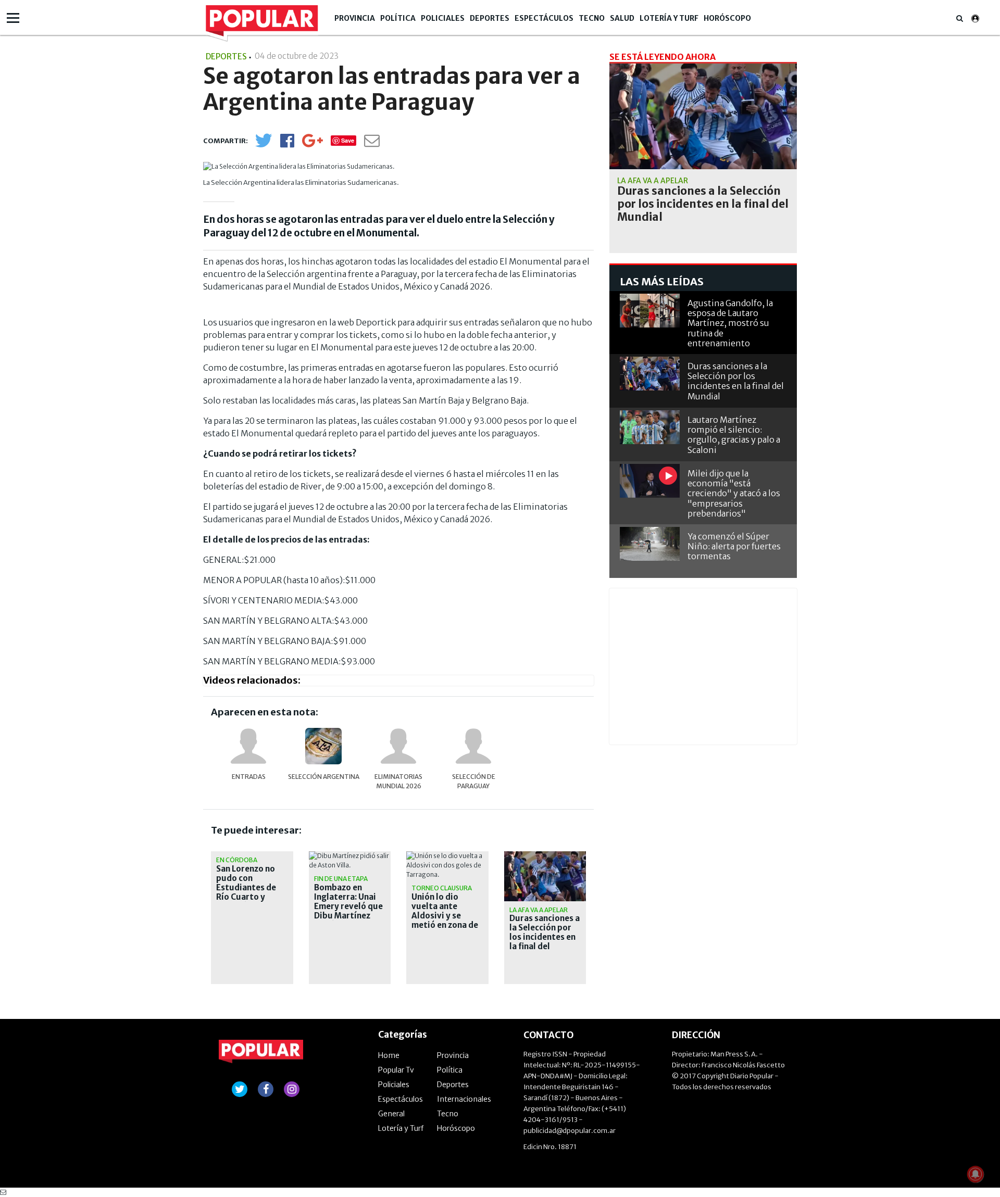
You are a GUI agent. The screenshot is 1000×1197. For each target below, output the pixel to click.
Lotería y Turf (669, 18)
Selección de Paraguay (473, 781)
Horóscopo (727, 18)
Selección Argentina (323, 776)
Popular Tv (396, 1070)
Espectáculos (544, 18)
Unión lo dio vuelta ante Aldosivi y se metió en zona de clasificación (444, 915)
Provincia (354, 18)
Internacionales (464, 1099)
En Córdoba (236, 860)
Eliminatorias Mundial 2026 (398, 781)
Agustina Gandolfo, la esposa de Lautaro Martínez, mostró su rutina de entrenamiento (730, 323)
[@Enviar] (372, 143)
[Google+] (312, 144)
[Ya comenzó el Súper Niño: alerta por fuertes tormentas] (650, 544)
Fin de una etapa (341, 879)
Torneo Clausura (441, 888)
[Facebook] (287, 144)
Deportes (489, 18)
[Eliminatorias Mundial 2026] (398, 746)
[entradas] (248, 746)
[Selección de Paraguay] (473, 746)
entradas (249, 776)
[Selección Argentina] (323, 746)
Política (398, 18)
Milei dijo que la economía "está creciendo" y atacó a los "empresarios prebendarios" (734, 493)
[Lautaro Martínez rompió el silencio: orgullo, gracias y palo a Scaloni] (650, 427)
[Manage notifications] (975, 1174)
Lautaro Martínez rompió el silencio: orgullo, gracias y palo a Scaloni (734, 434)
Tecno (592, 18)
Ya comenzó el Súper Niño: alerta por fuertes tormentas (734, 546)
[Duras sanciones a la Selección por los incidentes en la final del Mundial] (703, 116)
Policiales (443, 18)
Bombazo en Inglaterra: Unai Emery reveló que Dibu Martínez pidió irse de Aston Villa (348, 911)
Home (388, 1055)
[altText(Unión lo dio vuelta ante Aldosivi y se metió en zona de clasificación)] (447, 856)
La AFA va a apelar (538, 910)
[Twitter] (263, 145)
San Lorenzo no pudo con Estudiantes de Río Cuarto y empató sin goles (250, 887)
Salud (622, 18)
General (391, 1113)
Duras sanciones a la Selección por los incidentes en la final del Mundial (544, 937)
